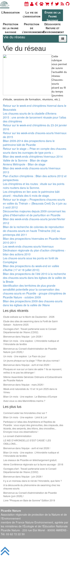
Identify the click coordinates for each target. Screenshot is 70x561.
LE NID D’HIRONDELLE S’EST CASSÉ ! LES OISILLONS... (27, 442)
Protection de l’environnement (32, 27)
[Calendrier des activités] (26, 4)
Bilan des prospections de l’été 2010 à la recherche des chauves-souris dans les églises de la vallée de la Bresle (34, 278)
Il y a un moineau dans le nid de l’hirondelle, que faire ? (32, 480)
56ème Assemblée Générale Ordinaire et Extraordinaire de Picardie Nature (32, 378)
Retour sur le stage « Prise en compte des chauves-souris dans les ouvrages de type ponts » (35, 150)
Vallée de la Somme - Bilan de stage (25, 160)
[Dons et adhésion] (36, 4)
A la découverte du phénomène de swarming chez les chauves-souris (31, 486)
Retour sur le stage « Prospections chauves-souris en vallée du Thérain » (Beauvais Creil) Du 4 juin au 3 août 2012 (34, 203)
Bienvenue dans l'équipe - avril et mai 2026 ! (26, 364)
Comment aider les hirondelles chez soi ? (25, 413)
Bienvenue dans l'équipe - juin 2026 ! (23, 336)
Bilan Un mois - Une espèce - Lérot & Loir (25, 417)
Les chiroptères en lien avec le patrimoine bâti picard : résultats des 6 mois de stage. (31, 193)
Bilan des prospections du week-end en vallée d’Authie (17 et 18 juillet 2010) (31, 268)
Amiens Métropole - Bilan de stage (24, 164)
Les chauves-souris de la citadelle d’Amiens (29, 113)
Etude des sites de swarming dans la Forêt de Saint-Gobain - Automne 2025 (30, 323)
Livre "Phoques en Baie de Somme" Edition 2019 (29, 500)
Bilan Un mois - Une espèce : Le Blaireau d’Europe (30, 396)
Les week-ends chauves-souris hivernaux (28, 246)
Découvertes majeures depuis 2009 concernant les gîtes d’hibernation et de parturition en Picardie (34, 213)
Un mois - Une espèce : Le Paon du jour (24, 356)
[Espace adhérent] (31, 4)
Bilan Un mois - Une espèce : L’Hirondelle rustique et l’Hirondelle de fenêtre (31, 342)
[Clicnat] (41, 4)
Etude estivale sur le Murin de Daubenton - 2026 (28, 316)
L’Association (10, 12)
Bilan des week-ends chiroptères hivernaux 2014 (33, 156)
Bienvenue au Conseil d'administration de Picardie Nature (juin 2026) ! (30, 350)
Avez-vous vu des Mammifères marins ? (24, 400)
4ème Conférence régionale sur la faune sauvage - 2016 (33, 464)
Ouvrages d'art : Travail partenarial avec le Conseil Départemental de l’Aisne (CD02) (29, 330)
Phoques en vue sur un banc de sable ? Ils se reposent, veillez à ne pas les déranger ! (32, 370)
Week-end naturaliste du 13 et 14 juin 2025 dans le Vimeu (30, 390)
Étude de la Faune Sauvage (53, 15)
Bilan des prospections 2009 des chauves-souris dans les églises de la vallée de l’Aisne (32, 303)
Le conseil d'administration (17, 436)
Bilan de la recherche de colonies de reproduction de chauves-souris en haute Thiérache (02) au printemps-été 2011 (33, 231)
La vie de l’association (31, 14)
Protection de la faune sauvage (10, 27)
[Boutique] (47, 4)
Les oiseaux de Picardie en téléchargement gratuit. (30, 460)
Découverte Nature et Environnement (53, 27)
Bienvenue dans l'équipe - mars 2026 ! (23, 384)
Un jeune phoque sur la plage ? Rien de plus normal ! (31, 360)
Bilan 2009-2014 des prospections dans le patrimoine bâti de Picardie (29, 143)
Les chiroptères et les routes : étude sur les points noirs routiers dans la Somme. (33, 186)
